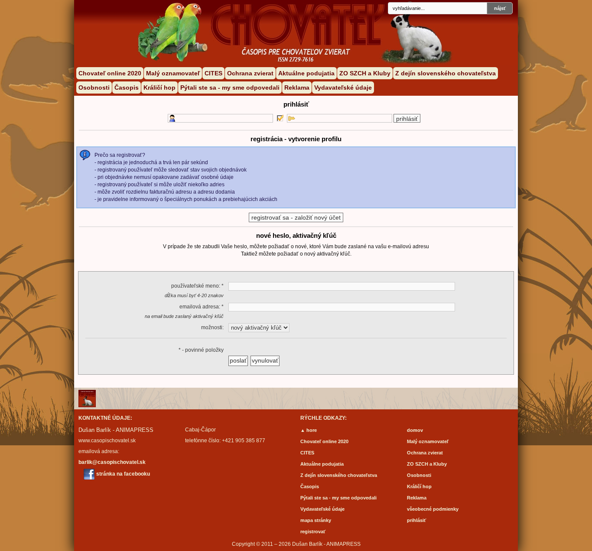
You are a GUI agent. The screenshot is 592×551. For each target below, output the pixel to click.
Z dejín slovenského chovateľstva (445, 73)
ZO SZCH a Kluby (364, 73)
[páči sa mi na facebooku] (89, 474)
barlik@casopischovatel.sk (112, 462)
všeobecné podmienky (433, 509)
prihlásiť (416, 520)
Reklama (296, 87)
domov (415, 430)
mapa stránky (315, 520)
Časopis (126, 87)
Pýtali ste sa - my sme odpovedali (230, 87)
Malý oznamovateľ (173, 73)
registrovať (312, 531)
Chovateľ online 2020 (109, 73)
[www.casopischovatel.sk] (231, 24)
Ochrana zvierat (250, 73)
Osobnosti (94, 87)
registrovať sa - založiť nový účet (296, 217)
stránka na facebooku (123, 474)
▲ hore (308, 430)
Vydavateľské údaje (343, 87)
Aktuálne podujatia (306, 73)
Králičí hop (159, 87)
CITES (213, 73)
